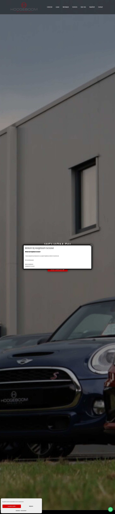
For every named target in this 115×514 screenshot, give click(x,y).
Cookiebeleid (18, 510)
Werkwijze (66, 7)
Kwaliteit (92, 7)
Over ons (83, 7)
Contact (100, 7)
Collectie (49, 7)
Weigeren (31, 506)
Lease (57, 7)
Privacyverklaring (23, 510)
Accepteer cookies (12, 506)
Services (74, 7)
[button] (110, 509)
